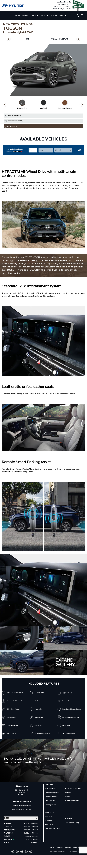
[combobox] (33, 150)
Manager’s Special (52, 793)
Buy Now (48, 821)
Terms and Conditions (63, 847)
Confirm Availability (15, 121)
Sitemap (51, 847)
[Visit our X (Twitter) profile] (17, 851)
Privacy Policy (77, 847)
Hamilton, (21, 792)
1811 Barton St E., (21, 790)
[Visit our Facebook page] (12, 851)
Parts (67, 797)
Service (68, 793)
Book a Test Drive (14, 115)
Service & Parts (57, 16)
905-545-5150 (25, 801)
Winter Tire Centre (72, 801)
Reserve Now (12, 126)
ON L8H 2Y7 (22, 794)
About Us (48, 817)
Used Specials (50, 805)
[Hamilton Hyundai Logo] (13, 5)
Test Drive (49, 825)
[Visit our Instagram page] (26, 851)
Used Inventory (51, 797)
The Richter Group (72, 823)
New (33, 16)
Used (43, 16)
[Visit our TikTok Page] (30, 851)
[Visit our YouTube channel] (21, 851)
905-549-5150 (25, 805)
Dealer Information (52, 829)
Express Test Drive (21, 16)
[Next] (9, 39)
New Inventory (50, 788)
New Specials (50, 801)
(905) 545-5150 (64, 9)
